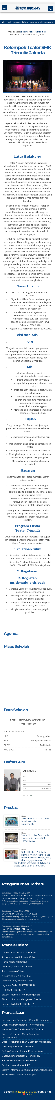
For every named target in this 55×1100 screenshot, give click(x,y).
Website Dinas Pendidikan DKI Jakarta (22, 1029)
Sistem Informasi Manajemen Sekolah (22, 999)
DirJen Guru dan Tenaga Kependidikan (22, 1051)
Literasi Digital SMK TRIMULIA (18, 1004)
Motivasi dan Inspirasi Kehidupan (19, 1074)
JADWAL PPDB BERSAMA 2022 (19, 913)
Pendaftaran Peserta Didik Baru (19, 952)
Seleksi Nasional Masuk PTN (17, 1065)
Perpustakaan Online (13, 971)
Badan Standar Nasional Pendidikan (21, 1056)
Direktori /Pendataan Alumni (17, 966)
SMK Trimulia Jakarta (24, 1092)
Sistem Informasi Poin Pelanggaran (21, 994)
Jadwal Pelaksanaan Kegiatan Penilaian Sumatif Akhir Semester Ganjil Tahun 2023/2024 (27, 897)
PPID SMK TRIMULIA (13, 990)
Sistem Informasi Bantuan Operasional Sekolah (27, 1070)
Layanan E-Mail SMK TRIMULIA (18, 985)
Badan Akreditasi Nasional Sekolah (20, 1060)
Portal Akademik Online (14, 962)
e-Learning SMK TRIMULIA (16, 976)
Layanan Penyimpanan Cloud (17, 980)
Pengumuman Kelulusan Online (19, 957)
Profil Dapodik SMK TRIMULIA (18, 1046)
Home (25, 31)
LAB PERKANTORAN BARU (17, 929)
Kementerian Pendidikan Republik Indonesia (25, 1020)
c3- (31, 1094)
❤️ (24, 1094)
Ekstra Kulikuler (38, 31)
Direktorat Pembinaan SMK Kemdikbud (23, 1024)
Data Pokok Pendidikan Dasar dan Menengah (26, 1041)
